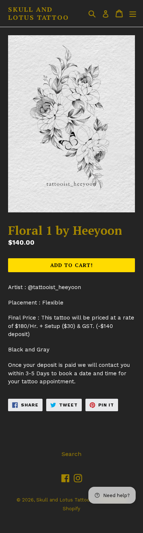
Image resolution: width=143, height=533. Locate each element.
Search (71, 453)
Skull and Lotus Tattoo (38, 13)
